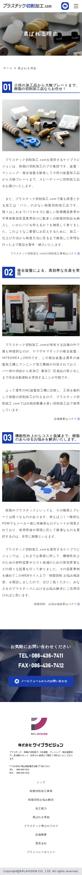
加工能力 (41, 808)
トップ (41, 782)
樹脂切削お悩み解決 (41, 799)
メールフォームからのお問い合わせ (44, 681)
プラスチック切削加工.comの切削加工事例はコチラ (43, 253)
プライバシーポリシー (41, 852)
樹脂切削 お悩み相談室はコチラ (55, 604)
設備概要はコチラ (65, 419)
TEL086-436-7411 (41, 655)
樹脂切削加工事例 (41, 791)
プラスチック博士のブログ (41, 825)
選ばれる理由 (41, 817)
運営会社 (41, 843)
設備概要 (41, 834)
